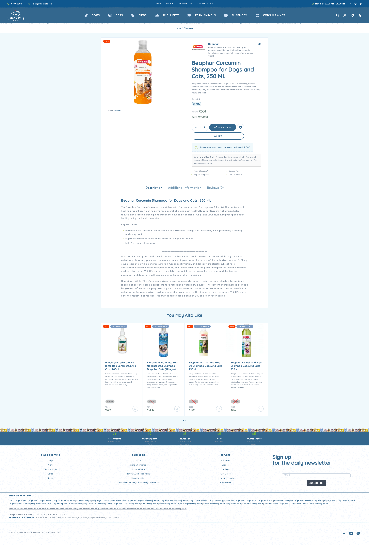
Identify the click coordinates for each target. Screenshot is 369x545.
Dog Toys (96, 500)
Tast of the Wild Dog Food (123, 500)
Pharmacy (239, 15)
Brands (169, 4)
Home (158, 4)
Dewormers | (296, 503)
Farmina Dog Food (314, 500)
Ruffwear (278, 500)
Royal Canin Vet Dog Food (315, 503)
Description (153, 188)
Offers (106, 500)
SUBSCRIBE (316, 483)
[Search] (337, 15)
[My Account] (344, 15)
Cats (119, 15)
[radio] (196, 104)
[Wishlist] (352, 16)
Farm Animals (205, 15)
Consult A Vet (274, 15)
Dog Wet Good (233, 503)
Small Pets (170, 15)
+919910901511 (17, 4)
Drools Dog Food (167, 503)
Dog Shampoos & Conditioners (67, 503)
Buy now (217, 136)
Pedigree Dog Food (294, 500)
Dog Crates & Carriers (94, 503)
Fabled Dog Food (149, 503)
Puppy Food (330, 500)
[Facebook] (350, 3)
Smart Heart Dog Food (214, 503)
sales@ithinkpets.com (42, 4)
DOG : (11, 500)
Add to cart (224, 126)
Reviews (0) (215, 188)
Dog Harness (167, 500)
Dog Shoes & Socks (346, 500)
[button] (183, 420)
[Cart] (360, 16)
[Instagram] (355, 3)
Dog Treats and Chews (64, 500)
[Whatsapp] (360, 3)
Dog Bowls (251, 500)
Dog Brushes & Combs (19, 503)
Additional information (184, 188)
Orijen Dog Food (132, 503)
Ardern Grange (83, 500)
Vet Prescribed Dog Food (276, 503)
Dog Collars (20, 500)
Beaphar (117, 110)
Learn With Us (185, 4)
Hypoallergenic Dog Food (190, 503)
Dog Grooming (216, 500)
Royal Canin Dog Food (148, 500)
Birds (143, 15)
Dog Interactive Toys (41, 503)
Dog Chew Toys (265, 500)
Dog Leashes (45, 500)
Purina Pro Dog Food (234, 500)
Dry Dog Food (181, 500)
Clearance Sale (204, 4)
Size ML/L (196, 99)
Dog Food (32, 500)
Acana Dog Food (114, 503)
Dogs (96, 15)
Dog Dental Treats (198, 500)
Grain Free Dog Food (252, 503)
